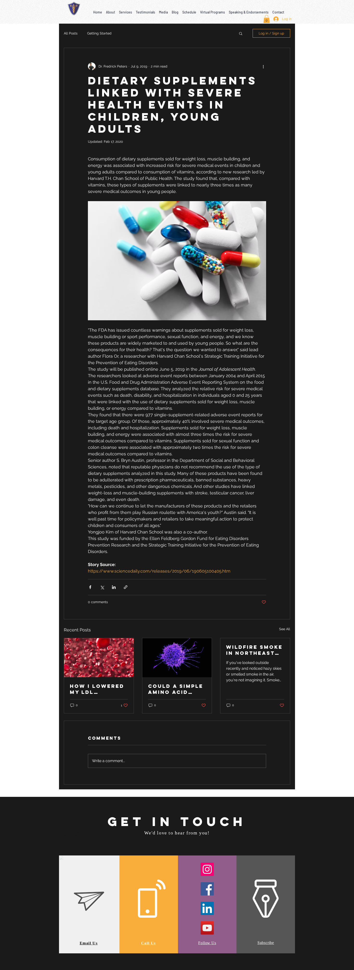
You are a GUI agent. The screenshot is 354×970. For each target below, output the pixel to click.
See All (284, 629)
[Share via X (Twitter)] (102, 587)
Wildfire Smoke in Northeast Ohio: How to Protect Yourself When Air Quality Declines (254, 650)
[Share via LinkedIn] (113, 587)
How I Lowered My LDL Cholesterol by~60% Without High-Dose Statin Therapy (97, 689)
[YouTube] (207, 928)
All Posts (71, 33)
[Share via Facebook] (90, 587)
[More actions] (263, 66)
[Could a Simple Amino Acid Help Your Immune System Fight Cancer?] (177, 657)
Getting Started (99, 33)
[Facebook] (207, 888)
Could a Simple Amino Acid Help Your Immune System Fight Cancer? (175, 689)
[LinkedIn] (207, 908)
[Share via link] (125, 587)
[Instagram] (207, 869)
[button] (110, 10)
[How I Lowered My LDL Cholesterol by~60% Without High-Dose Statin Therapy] (99, 657)
